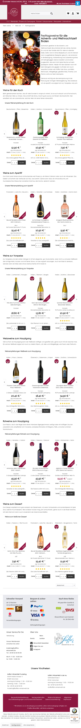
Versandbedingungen (13, 620)
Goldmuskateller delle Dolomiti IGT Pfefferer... (16, 138)
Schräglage (50, 109)
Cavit (69, 192)
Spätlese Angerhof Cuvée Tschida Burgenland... (40, 552)
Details (9, 162)
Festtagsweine (50, 35)
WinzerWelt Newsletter (41, 643)
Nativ (48, 440)
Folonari (22, 440)
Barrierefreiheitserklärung (19, 697)
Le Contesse (73, 109)
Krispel (26, 357)
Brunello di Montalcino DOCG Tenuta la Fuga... (16, 469)
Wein (32, 98)
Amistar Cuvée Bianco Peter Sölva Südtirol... (64, 386)
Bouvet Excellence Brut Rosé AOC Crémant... (16, 552)
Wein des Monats (46, 1)
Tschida (51, 523)
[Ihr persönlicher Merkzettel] (68, 13)
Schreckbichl (23, 109)
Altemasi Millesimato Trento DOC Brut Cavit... (65, 221)
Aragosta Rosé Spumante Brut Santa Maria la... (40, 221)
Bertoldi (71, 523)
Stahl (74, 275)
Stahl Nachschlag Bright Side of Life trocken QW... (64, 304)
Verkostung (10, 636)
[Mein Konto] (73, 13)
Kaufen (21, 163)
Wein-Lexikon (42, 637)
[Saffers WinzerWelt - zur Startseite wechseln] (14, 12)
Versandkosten (17, 150)
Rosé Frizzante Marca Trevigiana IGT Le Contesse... (64, 138)
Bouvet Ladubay (28, 523)
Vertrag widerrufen (38, 697)
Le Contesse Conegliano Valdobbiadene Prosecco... (16, 221)
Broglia (21, 275)
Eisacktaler (46, 275)
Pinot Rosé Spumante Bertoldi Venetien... (65, 552)
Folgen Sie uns (38, 646)
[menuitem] (42, 13)
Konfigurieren (16, 725)
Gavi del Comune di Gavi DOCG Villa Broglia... (16, 304)
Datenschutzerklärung (52, 699)
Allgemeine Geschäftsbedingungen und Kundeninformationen (40, 698)
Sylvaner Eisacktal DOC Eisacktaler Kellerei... (40, 304)
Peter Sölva (71, 357)
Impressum (67, 699)
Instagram (36, 649)
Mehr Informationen (43, 720)
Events (32, 638)
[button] (77, 3)
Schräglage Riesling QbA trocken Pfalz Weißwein (40, 138)
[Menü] (78, 708)
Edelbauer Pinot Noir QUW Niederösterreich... (65, 469)
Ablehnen (5, 725)
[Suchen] (51, 13)
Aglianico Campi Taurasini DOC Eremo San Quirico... (40, 469)
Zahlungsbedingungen (37, 625)
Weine (6, 90)
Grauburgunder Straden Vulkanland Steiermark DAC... (16, 386)
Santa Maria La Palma (52, 192)
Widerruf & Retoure (54, 697)
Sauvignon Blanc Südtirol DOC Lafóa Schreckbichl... (40, 386)
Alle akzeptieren (28, 725)
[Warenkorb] (78, 13)
